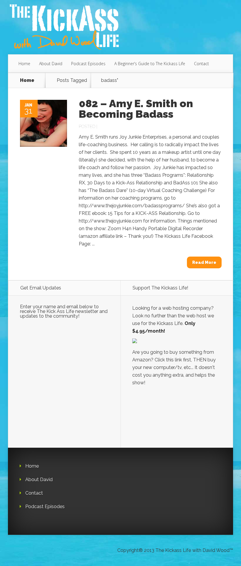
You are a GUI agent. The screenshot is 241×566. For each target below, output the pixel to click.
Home (24, 63)
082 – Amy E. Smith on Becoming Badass (136, 108)
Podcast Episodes (88, 63)
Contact (201, 63)
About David (50, 63)
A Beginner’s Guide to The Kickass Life (149, 63)
